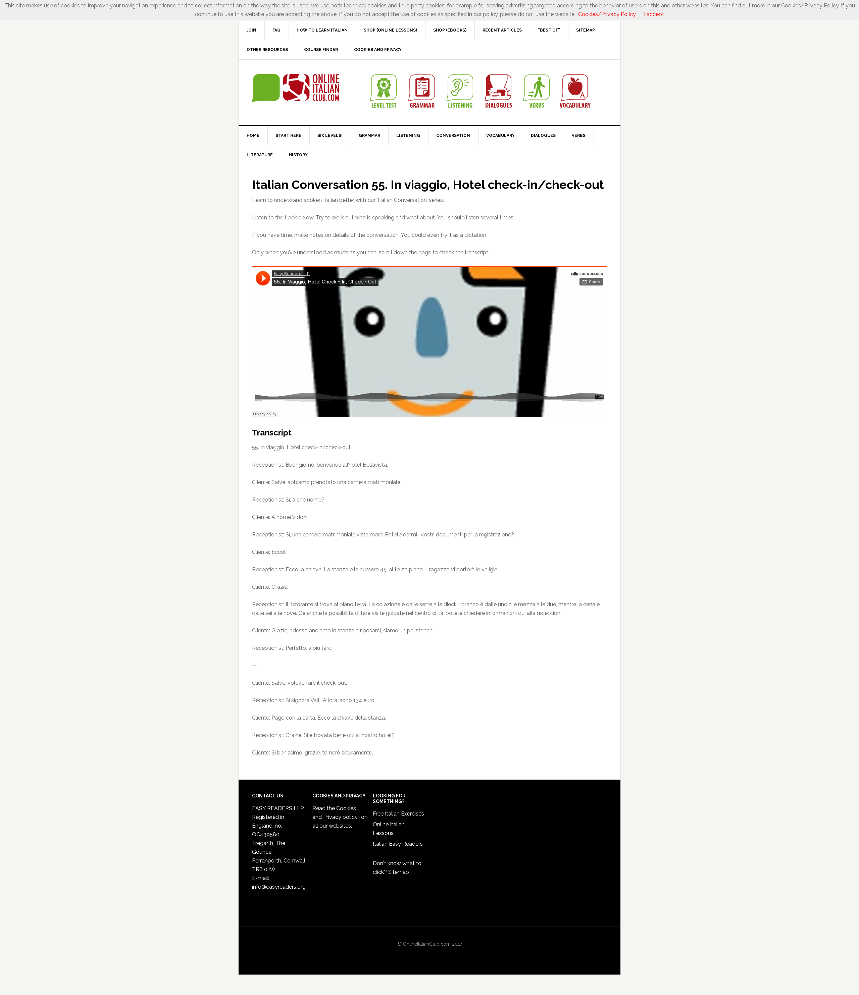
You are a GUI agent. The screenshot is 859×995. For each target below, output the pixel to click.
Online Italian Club (295, 88)
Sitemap (398, 872)
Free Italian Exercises (398, 813)
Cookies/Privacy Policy (607, 14)
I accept (654, 14)
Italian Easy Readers (398, 844)
